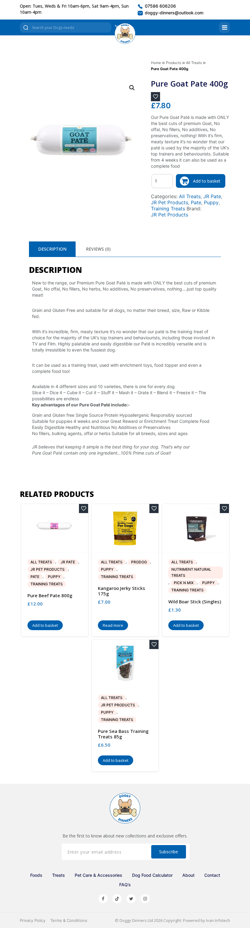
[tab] (52, 249)
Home (156, 62)
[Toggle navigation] (224, 27)
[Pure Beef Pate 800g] (54, 528)
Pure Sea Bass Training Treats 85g (123, 733)
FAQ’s (125, 884)
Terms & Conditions (68, 920)
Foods (36, 875)
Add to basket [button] (45, 625)
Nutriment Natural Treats (191, 572)
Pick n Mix (184, 582)
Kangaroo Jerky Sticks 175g (121, 590)
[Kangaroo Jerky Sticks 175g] (125, 528)
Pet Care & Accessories (98, 875)
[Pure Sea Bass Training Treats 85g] (125, 664)
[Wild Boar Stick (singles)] (195, 528)
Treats (58, 875)
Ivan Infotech (218, 920)
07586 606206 (160, 6)
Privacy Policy (32, 920)
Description (52, 249)
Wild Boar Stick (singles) (194, 601)
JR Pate (212, 196)
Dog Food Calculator (152, 875)
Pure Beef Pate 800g (49, 595)
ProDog (139, 562)
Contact (212, 875)
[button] (132, 87)
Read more (113, 625)
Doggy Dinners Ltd (136, 920)
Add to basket (206, 181)
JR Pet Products (169, 202)
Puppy (211, 202)
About (188, 875)
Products (173, 62)
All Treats (194, 62)
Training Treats (168, 208)
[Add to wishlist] (155, 96)
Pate (196, 202)
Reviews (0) (98, 249)
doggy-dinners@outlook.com (173, 12)
